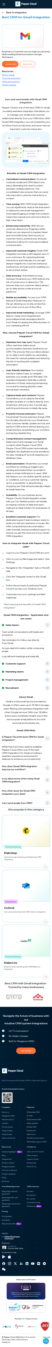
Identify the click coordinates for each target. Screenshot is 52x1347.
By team (30, 1191)
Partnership (31, 1163)
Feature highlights (9, 1152)
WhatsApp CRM (33, 1112)
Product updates (9, 1174)
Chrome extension (11, 78)
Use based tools (33, 1202)
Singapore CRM (8, 1116)
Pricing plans (7, 1216)
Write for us (31, 1166)
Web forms (31, 1134)
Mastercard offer (9, 1224)
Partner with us (8, 1119)
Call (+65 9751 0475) (35, 1152)
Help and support (11, 81)
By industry (31, 1195)
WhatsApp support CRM (37, 1142)
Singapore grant (8, 1166)
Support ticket (33, 1159)
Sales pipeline (32, 1123)
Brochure (5, 1181)
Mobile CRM (31, 1127)
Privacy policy (7, 1127)
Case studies (7, 1131)
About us (5, 1112)
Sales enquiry (32, 1155)
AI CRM (29, 1116)
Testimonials (7, 1134)
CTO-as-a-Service (9, 1170)
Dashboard (31, 1131)
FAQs (4, 1178)
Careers (5, 1123)
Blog (3, 1155)
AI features (34, 1206)
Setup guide (8, 75)
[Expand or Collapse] (47, 625)
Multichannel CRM (34, 1119)
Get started (27, 64)
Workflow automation (35, 1138)
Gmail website (9, 85)
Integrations (7, 1159)
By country (31, 1199)
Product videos (8, 1163)
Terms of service (8, 1138)
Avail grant (6, 1220)
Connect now (10, 64)
